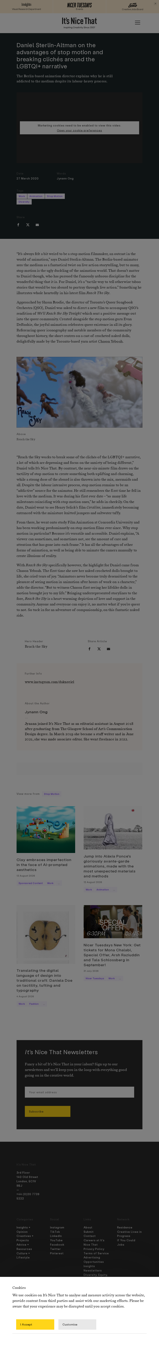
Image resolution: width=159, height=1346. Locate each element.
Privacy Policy (94, 1248)
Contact (90, 1235)
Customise (70, 1324)
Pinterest (57, 1253)
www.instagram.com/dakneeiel (49, 682)
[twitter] (27, 224)
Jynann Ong (65, 178)
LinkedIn (56, 1235)
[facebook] (18, 224)
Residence (124, 1227)
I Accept (26, 1324)
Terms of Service (96, 1253)
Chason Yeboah (110, 341)
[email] (37, 224)
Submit (89, 1231)
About (88, 1227)
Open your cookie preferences (79, 130)
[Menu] (137, 23)
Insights (89, 1266)
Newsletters (93, 1270)
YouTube (56, 1240)
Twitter (55, 1248)
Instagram (57, 1227)
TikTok (55, 1231)
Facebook (57, 1244)
